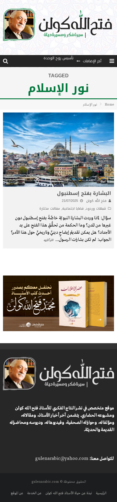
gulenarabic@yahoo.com (61, 459)
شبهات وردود (96, 208)
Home (109, 105)
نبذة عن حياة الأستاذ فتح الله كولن (68, 493)
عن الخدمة (34, 493)
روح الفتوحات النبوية (58, 63)
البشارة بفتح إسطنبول (84, 193)
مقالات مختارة (49, 208)
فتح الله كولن (96, 201)
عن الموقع (17, 493)
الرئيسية (101, 493)
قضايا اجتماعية (73, 208)
